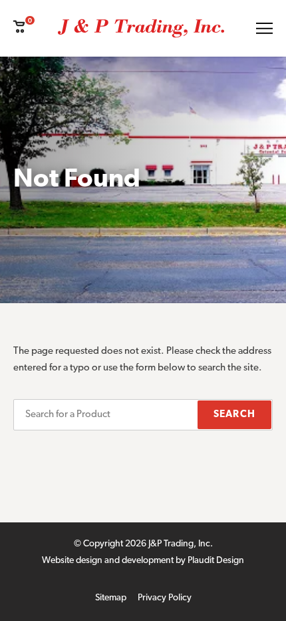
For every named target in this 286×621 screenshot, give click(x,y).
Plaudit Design (216, 561)
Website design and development (108, 561)
